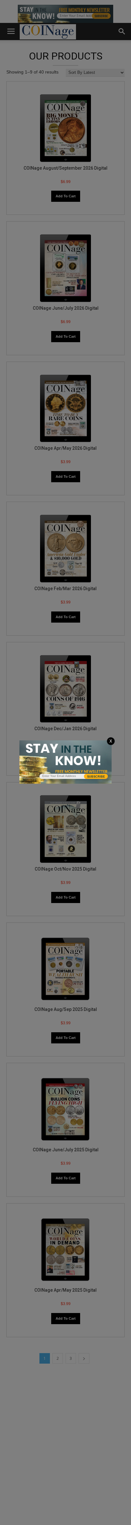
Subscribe (96, 776)
